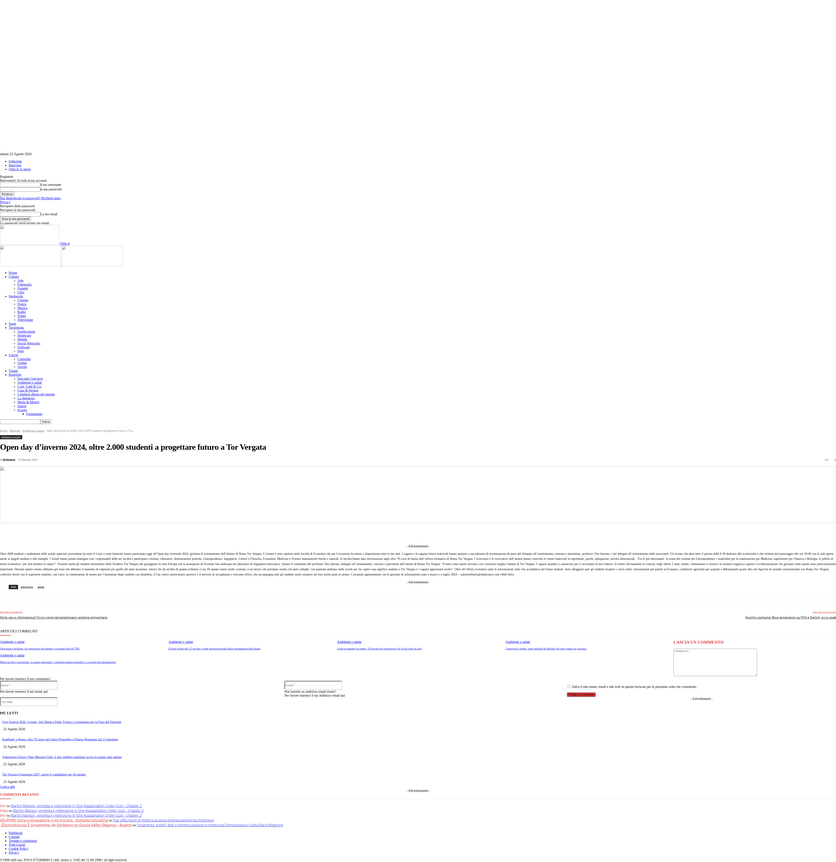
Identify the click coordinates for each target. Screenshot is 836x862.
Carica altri (7, 787)
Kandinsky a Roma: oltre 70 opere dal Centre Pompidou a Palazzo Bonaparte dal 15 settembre (60, 739)
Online (22, 363)
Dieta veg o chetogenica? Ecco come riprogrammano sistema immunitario (54, 617)
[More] (508, 533)
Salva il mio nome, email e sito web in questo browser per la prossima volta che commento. (634, 687)
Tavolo (22, 367)
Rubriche (15, 375)
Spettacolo (16, 296)
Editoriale (15, 161)
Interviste (15, 165)
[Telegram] (412, 533)
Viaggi (13, 371)
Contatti (14, 837)
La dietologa (26, 398)
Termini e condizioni (23, 841)
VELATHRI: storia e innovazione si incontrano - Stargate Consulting (54, 820)
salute (40, 587)
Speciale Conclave (30, 378)
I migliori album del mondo (36, 394)
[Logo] (31, 265)
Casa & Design (27, 390)
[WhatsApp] (444, 533)
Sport (12, 324)
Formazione (34, 414)
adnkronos (27, 587)
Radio (21, 312)
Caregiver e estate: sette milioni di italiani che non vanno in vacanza (546, 648)
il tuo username (50, 185)
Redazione (9, 459)
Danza (21, 304)
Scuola (22, 410)
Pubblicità (15, 833)
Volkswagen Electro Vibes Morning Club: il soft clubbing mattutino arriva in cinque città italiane (62, 757)
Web (20, 351)
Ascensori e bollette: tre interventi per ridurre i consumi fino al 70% (39, 648)
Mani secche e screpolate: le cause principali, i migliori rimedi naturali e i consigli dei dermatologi (58, 662)
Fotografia (24, 284)
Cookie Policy (18, 848)
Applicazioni (26, 331)
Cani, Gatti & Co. (29, 386)
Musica (22, 308)
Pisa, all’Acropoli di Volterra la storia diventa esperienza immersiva (163, 820)
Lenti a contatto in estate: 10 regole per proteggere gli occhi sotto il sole (379, 648)
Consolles (24, 359)
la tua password (51, 189)
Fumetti (22, 288)
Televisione (25, 320)
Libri (20, 292)
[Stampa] (476, 533)
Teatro (21, 316)
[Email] (460, 533)
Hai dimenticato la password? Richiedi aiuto (30, 198)
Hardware (24, 335)
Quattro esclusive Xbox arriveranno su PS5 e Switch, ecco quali (790, 617)
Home (13, 273)
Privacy (5, 202)
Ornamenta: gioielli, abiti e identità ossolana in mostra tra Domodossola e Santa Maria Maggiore (210, 825)
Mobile (22, 339)
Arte (20, 280)
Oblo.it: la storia (20, 169)
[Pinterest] (427, 533)
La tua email (48, 214)
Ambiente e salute (29, 382)
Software (23, 347)
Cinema (22, 300)
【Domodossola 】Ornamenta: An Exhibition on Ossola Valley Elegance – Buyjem (66, 825)
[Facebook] (363, 533)
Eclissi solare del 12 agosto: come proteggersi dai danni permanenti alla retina (214, 648)
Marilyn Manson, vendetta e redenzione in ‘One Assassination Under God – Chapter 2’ (76, 805)
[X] (379, 533)
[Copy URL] (492, 533)
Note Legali (17, 845)
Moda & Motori (28, 402)
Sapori (21, 406)
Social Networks (28, 343)
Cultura (14, 276)
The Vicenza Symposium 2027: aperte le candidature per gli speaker (44, 774)
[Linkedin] (395, 533)
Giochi (13, 355)
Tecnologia (16, 327)
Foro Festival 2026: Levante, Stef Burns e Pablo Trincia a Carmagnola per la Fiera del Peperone (61, 722)
